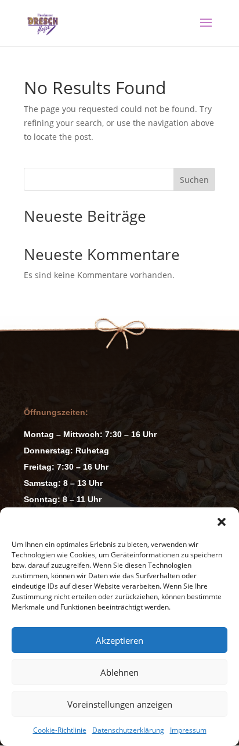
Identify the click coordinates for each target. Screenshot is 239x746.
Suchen (194, 179)
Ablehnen (119, 672)
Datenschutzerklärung (128, 730)
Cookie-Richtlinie (59, 730)
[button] (221, 522)
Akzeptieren (119, 640)
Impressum (188, 730)
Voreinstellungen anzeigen (119, 704)
